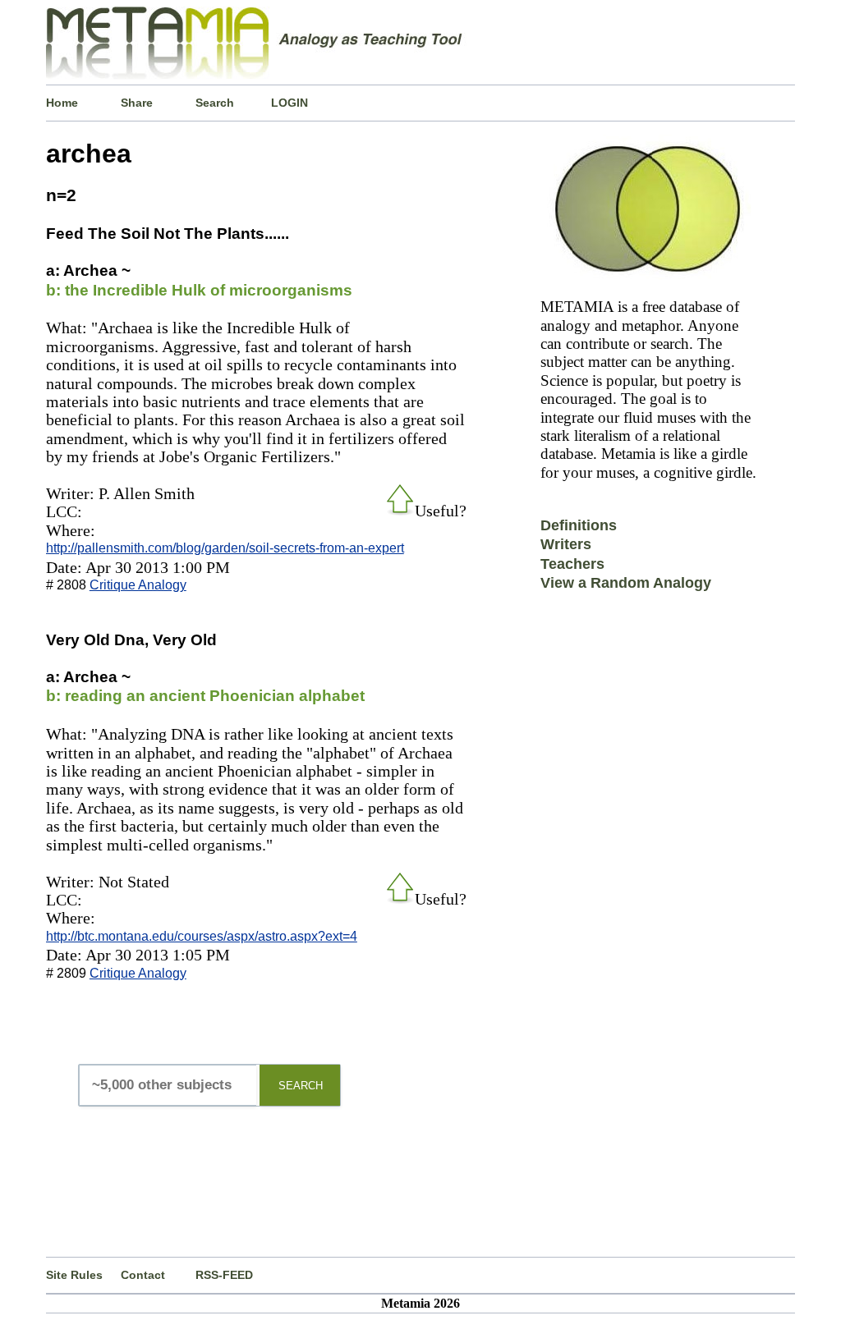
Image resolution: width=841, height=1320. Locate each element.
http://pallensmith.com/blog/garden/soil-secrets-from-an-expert (225, 548)
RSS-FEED (224, 1274)
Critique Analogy (138, 585)
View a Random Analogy (625, 583)
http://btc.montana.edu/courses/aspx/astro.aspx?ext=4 (201, 936)
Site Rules (74, 1274)
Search (214, 102)
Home (62, 102)
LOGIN (289, 102)
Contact (143, 1274)
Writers (565, 544)
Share (137, 102)
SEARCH (300, 1085)
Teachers (572, 564)
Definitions (578, 525)
